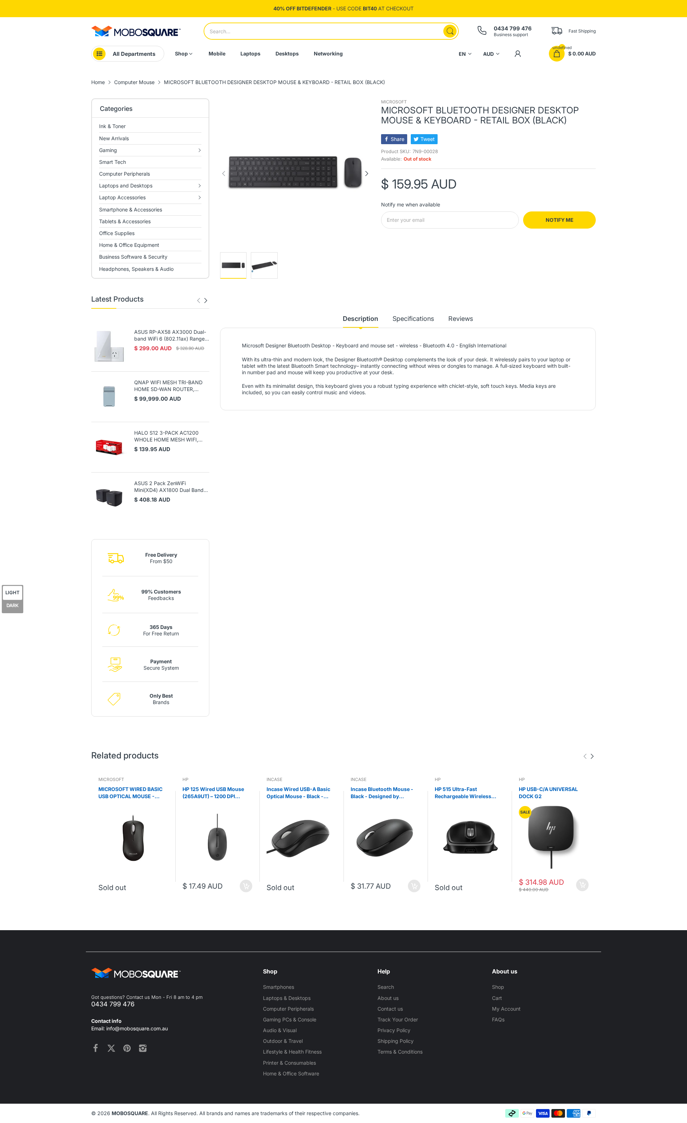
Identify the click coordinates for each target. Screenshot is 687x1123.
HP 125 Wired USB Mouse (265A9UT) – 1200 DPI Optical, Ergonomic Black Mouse (213, 793)
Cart (497, 998)
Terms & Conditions (400, 1052)
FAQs (498, 1019)
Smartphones (278, 987)
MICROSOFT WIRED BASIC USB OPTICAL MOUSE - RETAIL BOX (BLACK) (130, 793)
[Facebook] (95, 1048)
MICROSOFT (394, 101)
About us (388, 998)
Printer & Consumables (289, 1063)
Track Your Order (397, 1019)
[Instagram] (142, 1048)
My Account (506, 1009)
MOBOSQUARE (130, 1113)
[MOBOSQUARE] (136, 31)
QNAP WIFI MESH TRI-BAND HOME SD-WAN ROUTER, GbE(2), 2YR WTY (168, 386)
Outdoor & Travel (283, 1041)
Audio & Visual (280, 1030)
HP (185, 779)
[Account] (518, 53)
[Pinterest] (127, 1048)
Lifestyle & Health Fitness (292, 1052)
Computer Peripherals (288, 1009)
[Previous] (205, 300)
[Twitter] (111, 1048)
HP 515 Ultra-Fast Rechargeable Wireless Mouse (463, 793)
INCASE (274, 779)
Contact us (390, 1009)
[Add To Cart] (246, 886)
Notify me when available (410, 204)
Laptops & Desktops (287, 998)
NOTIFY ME (560, 220)
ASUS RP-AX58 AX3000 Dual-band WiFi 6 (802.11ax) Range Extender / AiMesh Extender (170, 335)
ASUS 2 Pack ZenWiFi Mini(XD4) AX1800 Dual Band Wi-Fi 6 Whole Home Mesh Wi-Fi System (170, 487)
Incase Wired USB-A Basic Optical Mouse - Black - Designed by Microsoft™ (298, 793)
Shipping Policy (395, 1041)
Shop (498, 987)
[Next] (198, 300)
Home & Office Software (291, 1073)
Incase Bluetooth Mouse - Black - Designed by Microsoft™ (382, 793)
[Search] (450, 31)
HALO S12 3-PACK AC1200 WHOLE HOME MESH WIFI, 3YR (166, 436)
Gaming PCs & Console (289, 1019)
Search (385, 987)
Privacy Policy (393, 1030)
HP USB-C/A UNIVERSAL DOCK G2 (548, 792)
